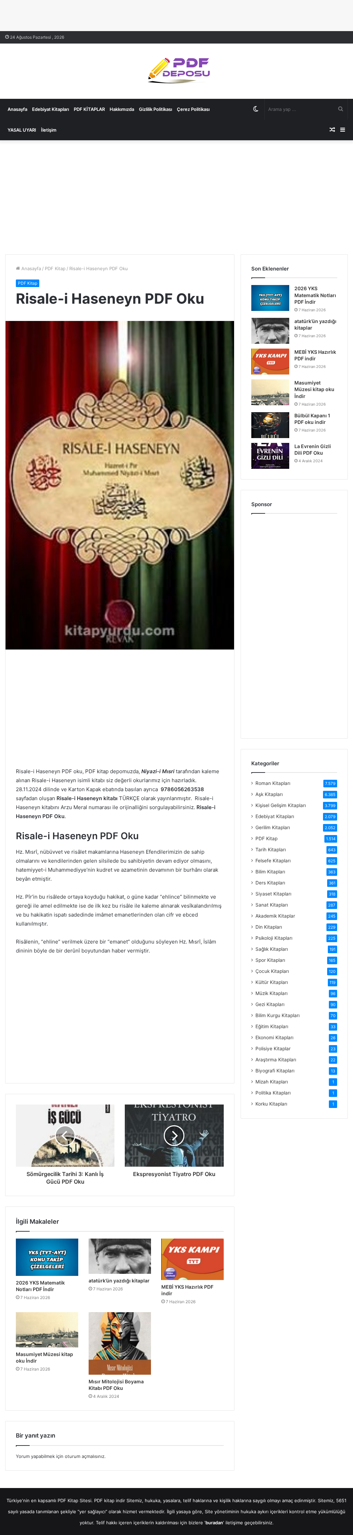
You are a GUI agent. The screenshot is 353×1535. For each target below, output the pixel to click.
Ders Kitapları (270, 882)
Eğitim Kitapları (271, 1026)
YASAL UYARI (22, 130)
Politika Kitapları (273, 1093)
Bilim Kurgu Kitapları (277, 1015)
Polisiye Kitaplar (273, 1048)
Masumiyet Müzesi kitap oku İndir (314, 389)
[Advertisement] (176, 195)
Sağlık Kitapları (271, 949)
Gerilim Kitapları (272, 827)
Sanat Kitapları (271, 905)
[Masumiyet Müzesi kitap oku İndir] (47, 1329)
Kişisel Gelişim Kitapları (280, 805)
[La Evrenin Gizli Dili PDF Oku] (270, 456)
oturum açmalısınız (84, 1456)
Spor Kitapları (270, 960)
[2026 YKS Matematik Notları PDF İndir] (47, 1257)
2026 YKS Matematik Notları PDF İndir (315, 295)
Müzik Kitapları (271, 993)
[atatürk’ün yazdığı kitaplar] (120, 1256)
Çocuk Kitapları (272, 971)
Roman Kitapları (272, 783)
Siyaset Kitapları (273, 894)
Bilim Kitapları (270, 871)
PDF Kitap (55, 268)
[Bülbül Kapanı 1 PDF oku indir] (270, 425)
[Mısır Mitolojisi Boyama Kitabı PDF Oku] (120, 1343)
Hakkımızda (122, 109)
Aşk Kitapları (269, 794)
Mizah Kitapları (271, 1081)
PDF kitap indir (109, 1500)
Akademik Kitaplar (275, 916)
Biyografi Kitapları (274, 1070)
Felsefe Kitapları (273, 860)
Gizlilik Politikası (155, 109)
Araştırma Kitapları (275, 1059)
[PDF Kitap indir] (176, 71)
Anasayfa (17, 109)
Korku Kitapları (271, 1104)
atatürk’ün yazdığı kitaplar (119, 1280)
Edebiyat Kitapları (50, 109)
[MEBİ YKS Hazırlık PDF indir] (192, 1259)
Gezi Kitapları (269, 1004)
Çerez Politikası (193, 109)
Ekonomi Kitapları (274, 1037)
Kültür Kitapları (271, 982)
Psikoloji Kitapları (273, 938)
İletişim (49, 130)
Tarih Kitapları (270, 849)
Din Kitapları (268, 927)
